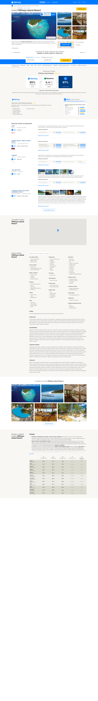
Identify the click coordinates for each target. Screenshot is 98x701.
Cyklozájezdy (55, 2)
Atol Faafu (28, 5)
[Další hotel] (86, 52)
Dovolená (42, 2)
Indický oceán (19, 5)
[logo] (16, 2)
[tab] (15, 65)
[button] (58, 230)
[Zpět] (12, 6)
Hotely (48, 2)
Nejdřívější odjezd (30, 59)
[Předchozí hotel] (12, 52)
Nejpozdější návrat (47, 59)
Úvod (15, 5)
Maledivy (24, 5)
